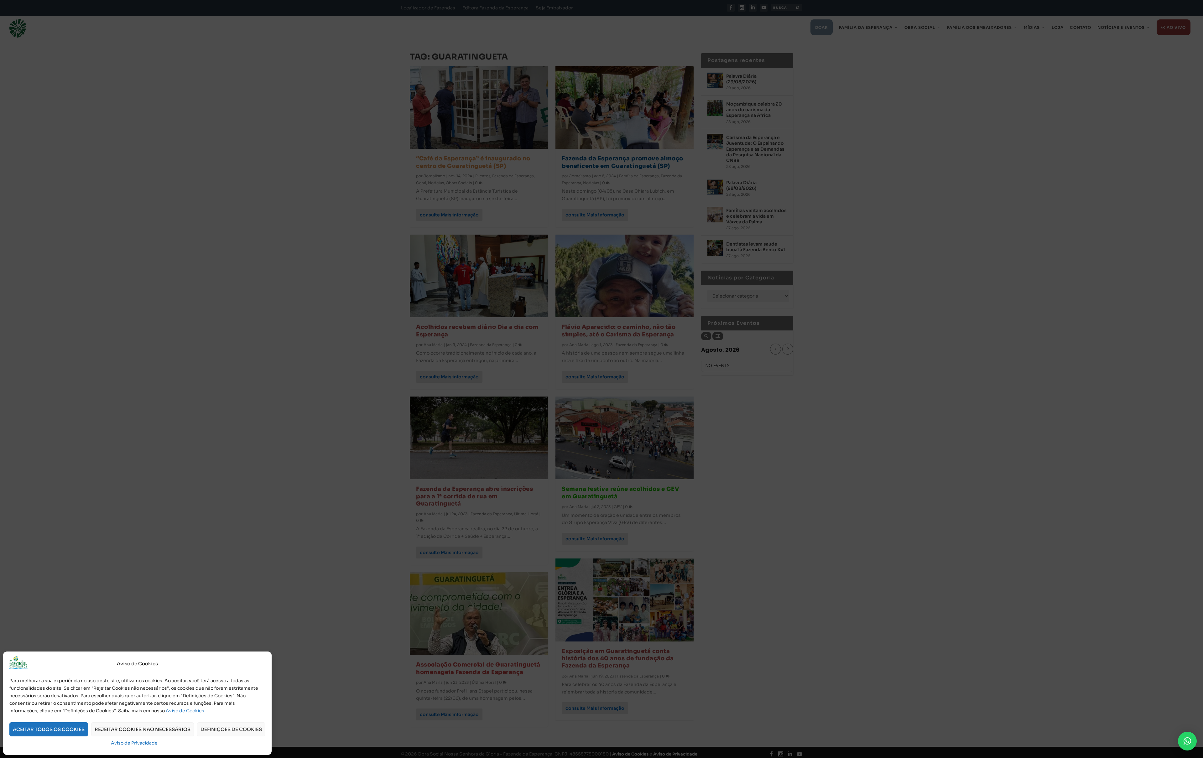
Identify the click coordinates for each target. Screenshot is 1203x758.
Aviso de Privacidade (134, 743)
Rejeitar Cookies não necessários (142, 729)
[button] (1187, 741)
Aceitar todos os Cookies (49, 729)
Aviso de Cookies (185, 711)
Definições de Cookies (231, 729)
